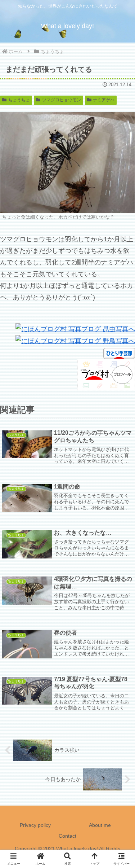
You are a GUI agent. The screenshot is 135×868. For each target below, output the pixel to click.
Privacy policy (35, 825)
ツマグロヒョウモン (61, 99)
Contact (67, 836)
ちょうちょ (19, 99)
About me (100, 825)
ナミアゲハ (103, 99)
